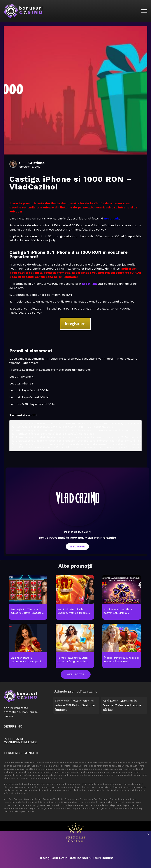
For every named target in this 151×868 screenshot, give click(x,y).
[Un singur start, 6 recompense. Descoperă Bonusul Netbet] (28, 646)
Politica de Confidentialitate (20, 740)
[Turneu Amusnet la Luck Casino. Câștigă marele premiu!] (75, 646)
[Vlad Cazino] (77, 498)
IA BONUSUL (77, 546)
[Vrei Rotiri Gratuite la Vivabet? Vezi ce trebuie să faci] (75, 597)
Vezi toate (75, 674)
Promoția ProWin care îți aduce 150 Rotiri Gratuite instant (75, 705)
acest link (89, 283)
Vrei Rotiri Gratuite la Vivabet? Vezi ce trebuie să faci (122, 705)
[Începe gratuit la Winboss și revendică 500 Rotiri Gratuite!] (121, 646)
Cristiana (36, 163)
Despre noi (13, 726)
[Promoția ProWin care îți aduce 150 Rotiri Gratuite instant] (28, 597)
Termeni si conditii (21, 753)
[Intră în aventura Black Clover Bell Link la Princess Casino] (121, 597)
